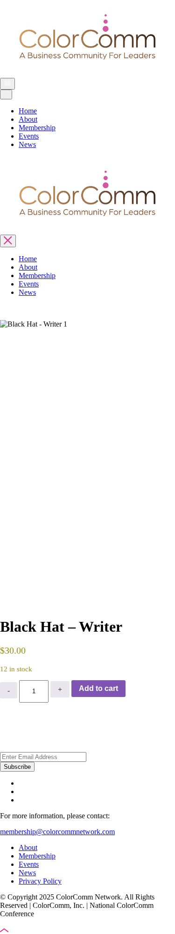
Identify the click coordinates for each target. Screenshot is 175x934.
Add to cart (98, 688)
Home (28, 111)
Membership (37, 128)
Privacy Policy (40, 881)
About (28, 119)
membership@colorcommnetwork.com (57, 832)
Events (29, 136)
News (27, 144)
